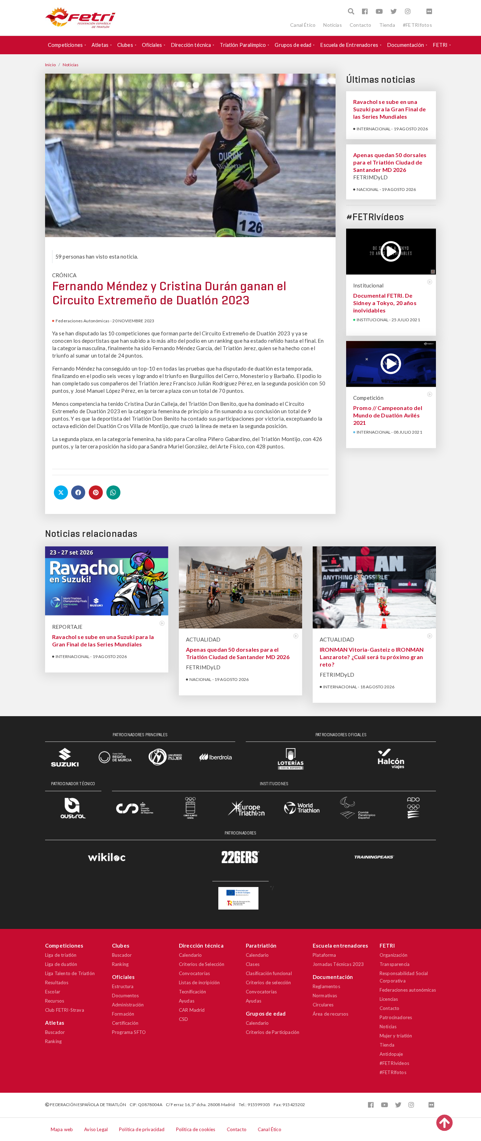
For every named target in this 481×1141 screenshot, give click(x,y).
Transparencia (395, 964)
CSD (183, 1019)
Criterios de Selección (202, 964)
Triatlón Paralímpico (243, 45)
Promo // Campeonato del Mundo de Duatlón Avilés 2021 (387, 415)
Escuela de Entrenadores (349, 45)
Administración (128, 1004)
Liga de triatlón (61, 955)
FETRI (440, 45)
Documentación (405, 45)
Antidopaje (391, 1054)
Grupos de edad (293, 45)
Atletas (100, 45)
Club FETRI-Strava (64, 1010)
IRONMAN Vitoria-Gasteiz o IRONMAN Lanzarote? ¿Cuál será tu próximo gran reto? (372, 657)
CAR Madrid (192, 1010)
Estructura (123, 986)
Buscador (55, 1032)
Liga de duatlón (61, 964)
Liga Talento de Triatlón (70, 973)
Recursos (54, 1001)
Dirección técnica (191, 45)
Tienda (387, 25)
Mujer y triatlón (396, 1035)
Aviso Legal (96, 1129)
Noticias (332, 25)
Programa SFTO (129, 1032)
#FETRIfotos (417, 25)
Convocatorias (194, 973)
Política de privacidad (142, 1129)
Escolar (52, 991)
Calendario (190, 955)
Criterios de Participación (272, 1032)
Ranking (53, 1041)
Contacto (360, 25)
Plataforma (324, 955)
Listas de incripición (199, 982)
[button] (351, 11)
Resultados (57, 982)
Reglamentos (326, 986)
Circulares (323, 1004)
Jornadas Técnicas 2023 (338, 964)
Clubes (125, 45)
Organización (393, 955)
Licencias (389, 999)
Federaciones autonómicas (408, 990)
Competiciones (65, 45)
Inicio (50, 64)
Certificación (125, 1023)
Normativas (325, 995)
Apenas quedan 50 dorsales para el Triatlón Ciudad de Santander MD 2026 (389, 162)
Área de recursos (331, 1014)
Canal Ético (303, 25)
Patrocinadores (396, 1017)
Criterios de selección (268, 982)
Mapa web (62, 1129)
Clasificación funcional (269, 973)
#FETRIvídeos (394, 1063)
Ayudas (186, 1001)
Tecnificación (192, 991)
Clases (253, 964)
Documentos (125, 995)
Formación (123, 1014)
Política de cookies (195, 1129)
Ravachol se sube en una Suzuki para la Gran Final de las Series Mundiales (389, 109)
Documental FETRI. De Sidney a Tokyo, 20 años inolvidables (385, 303)
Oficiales (152, 45)
